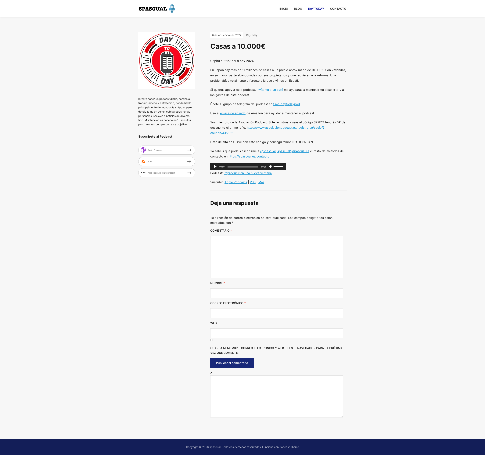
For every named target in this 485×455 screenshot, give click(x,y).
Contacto (338, 8)
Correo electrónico (228, 303)
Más (261, 182)
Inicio (283, 8)
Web (213, 323)
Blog (298, 8)
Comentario (221, 230)
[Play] (215, 166)
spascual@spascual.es (293, 151)
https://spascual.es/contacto (248, 156)
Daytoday (316, 8)
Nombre (217, 283)
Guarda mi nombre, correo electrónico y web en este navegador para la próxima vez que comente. (276, 350)
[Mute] (270, 166)
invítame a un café (270, 90)
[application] (248, 166)
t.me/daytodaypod (286, 104)
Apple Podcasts (236, 182)
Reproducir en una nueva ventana (248, 173)
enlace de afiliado (233, 113)
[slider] (279, 166)
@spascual (268, 151)
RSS (253, 182)
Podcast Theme (289, 447)
